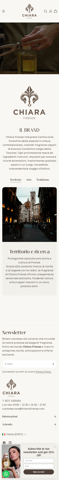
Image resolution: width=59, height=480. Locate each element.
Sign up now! (39, 472)
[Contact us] (6, 474)
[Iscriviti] (53, 364)
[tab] (15, 180)
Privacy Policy (43, 371)
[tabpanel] (29, 241)
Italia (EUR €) (15, 434)
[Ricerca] (46, 11)
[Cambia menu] (3, 11)
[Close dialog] (54, 446)
